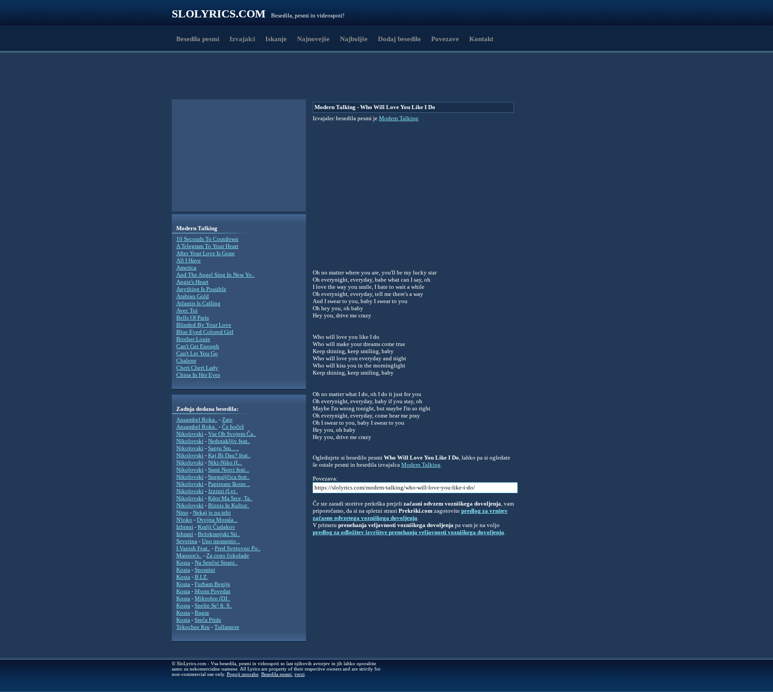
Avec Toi (187, 310)
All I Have (188, 260)
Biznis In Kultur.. (228, 505)
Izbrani (184, 526)
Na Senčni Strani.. (216, 562)
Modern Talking (398, 118)
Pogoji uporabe (243, 674)
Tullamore (226, 627)
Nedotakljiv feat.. (229, 441)
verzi (299, 674)
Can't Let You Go (197, 353)
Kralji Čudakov (216, 526)
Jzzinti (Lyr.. (223, 491)
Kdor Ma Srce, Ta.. (230, 498)
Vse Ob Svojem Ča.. (232, 433)
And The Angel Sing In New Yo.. (215, 274)
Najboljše (354, 38)
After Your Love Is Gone (205, 253)
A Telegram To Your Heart (207, 246)
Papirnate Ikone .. (229, 484)
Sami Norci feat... (228, 469)
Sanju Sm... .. (223, 448)
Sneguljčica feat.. (229, 476)
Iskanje (276, 38)
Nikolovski (190, 433)
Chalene (186, 360)
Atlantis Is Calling (198, 303)
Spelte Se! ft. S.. (213, 605)
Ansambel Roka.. (196, 419)
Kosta (183, 562)
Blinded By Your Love (203, 324)
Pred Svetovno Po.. (237, 548)
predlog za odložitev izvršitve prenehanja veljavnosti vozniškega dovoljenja (408, 532)
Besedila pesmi (197, 38)
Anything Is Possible (201, 289)
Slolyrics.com (219, 14)
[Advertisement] (223, 77)
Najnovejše (313, 38)
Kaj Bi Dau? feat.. (229, 455)
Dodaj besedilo (399, 38)
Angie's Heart (192, 281)
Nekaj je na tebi (212, 512)
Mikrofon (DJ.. (212, 598)
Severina (186, 541)
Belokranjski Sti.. (219, 534)
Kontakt (481, 38)
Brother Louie (193, 339)
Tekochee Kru (193, 627)
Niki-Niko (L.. (225, 462)
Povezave (445, 38)
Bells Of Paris (192, 317)
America (186, 267)
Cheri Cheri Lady (197, 367)
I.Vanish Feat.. (193, 548)
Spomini (205, 569)
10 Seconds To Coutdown (207, 239)
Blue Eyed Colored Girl (205, 332)
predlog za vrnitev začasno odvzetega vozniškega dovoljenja (410, 514)
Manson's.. (189, 555)
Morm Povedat (212, 591)
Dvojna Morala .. (217, 519)
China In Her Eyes (198, 374)
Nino (182, 512)
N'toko (184, 519)
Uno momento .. (221, 541)
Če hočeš (233, 426)
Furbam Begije (212, 584)
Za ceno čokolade (227, 555)
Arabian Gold (192, 296)
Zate (227, 419)
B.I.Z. (201, 577)
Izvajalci (242, 38)
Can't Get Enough (197, 346)
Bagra (202, 612)
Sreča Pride (208, 619)
